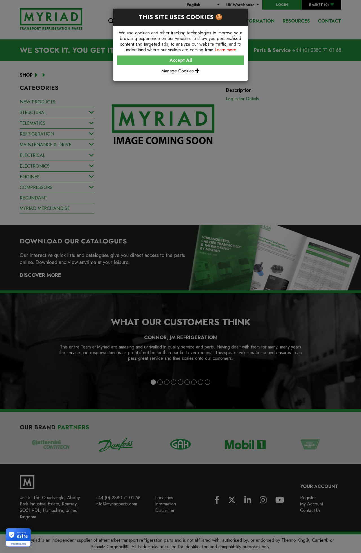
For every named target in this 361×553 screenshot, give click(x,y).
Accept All (181, 60)
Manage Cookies (178, 71)
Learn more (225, 49)
